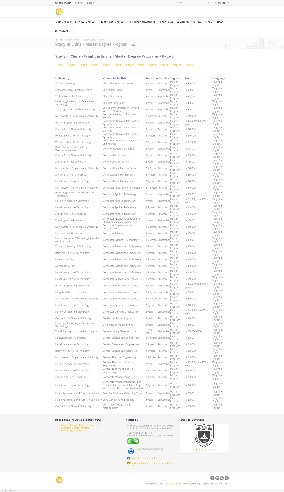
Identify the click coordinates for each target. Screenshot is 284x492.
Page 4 (95, 64)
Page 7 (129, 64)
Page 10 (164, 64)
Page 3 (83, 64)
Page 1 (60, 64)
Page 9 (152, 64)
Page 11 (177, 64)
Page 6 (117, 64)
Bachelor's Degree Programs (75, 427)
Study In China (171, 483)
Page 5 (106, 64)
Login (91, 2)
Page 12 (189, 64)
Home (61, 39)
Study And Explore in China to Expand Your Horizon (150, 464)
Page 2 (72, 64)
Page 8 (140, 64)
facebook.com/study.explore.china (147, 458)
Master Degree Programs (73, 430)
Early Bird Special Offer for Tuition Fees (80, 425)
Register (79, 2)
